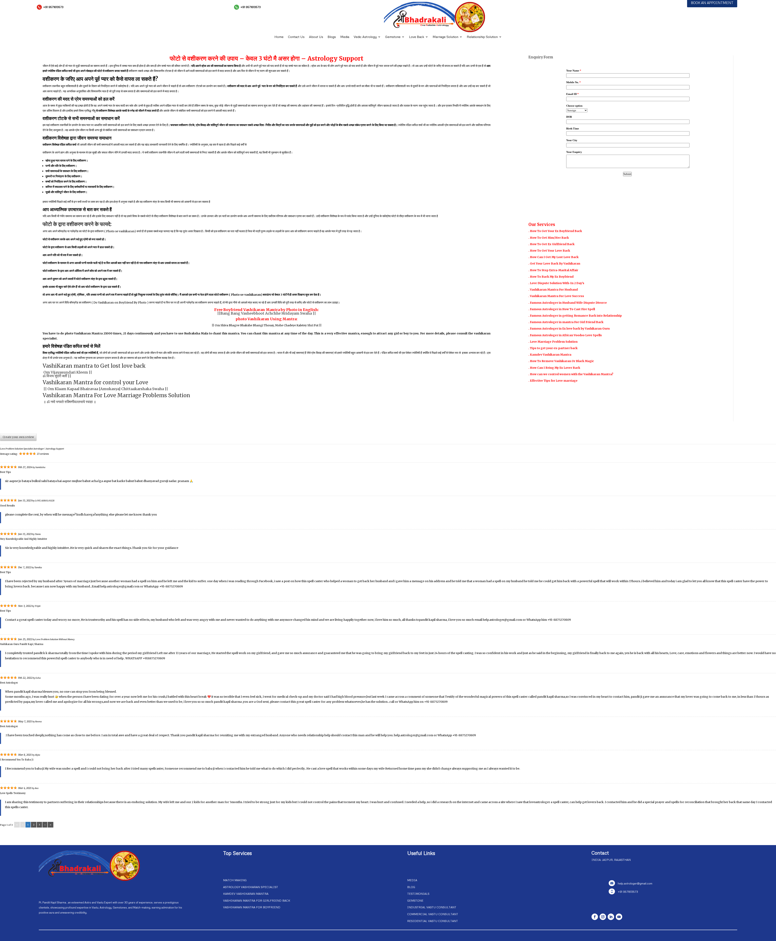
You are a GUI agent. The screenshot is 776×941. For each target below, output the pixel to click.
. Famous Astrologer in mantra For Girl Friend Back (565, 322)
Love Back (416, 37)
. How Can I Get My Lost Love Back (553, 257)
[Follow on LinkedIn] (611, 917)
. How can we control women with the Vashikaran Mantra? (570, 374)
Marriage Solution (445, 37)
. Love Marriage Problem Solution (553, 341)
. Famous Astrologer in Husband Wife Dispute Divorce (567, 303)
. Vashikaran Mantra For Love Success (556, 296)
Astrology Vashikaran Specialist (250, 887)
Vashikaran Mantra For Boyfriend (251, 907)
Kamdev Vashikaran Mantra (245, 893)
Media (344, 37)
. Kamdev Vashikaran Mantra (549, 354)
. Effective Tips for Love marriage (553, 380)
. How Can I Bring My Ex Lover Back (554, 368)
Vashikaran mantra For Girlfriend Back (256, 900)
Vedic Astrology (365, 37)
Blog (411, 887)
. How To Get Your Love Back (549, 250)
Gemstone (393, 37)
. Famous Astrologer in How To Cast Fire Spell (561, 309)
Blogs (332, 37)
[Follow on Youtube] (619, 917)
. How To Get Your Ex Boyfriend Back (555, 231)
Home (279, 37)
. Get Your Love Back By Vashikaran (554, 263)
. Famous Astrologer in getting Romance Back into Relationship (575, 315)
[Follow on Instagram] (603, 917)
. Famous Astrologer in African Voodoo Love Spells (565, 335)
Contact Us (296, 37)
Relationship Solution (482, 37)
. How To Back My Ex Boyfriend (551, 276)
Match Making (235, 880)
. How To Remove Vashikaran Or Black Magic (561, 361)
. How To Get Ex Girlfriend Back (551, 244)
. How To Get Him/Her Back (548, 237)
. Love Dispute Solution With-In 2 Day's (556, 283)
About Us (316, 37)
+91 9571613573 (53, 7)
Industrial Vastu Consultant (431, 907)
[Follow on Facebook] (594, 917)
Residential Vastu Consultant (432, 921)
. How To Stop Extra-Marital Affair (553, 270)
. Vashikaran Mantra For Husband (553, 289)
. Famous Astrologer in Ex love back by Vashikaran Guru (569, 328)
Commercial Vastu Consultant (432, 914)
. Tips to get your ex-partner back (553, 348)
